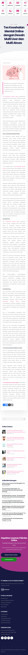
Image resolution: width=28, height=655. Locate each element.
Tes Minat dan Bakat (5, 620)
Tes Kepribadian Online (6, 618)
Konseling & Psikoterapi (6, 602)
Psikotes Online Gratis (5, 622)
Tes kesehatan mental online (10, 96)
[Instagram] (2, 638)
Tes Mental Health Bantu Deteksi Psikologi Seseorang (14, 465)
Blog (12, 24)
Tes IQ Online (4, 616)
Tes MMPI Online (4, 614)
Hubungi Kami (9, 559)
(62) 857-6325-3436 (11, 632)
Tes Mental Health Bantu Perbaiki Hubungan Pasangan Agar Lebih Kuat (16, 431)
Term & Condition (5, 604)
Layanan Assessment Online (7, 600)
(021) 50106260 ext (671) (9, 630)
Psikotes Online (4, 598)
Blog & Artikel (4, 606)
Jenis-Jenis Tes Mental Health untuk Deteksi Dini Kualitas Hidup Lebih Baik (15, 438)
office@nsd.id (7, 634)
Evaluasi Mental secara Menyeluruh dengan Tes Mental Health (15, 471)
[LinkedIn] (5, 638)
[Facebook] (8, 638)
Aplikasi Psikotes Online (11, 555)
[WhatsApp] (11, 638)
